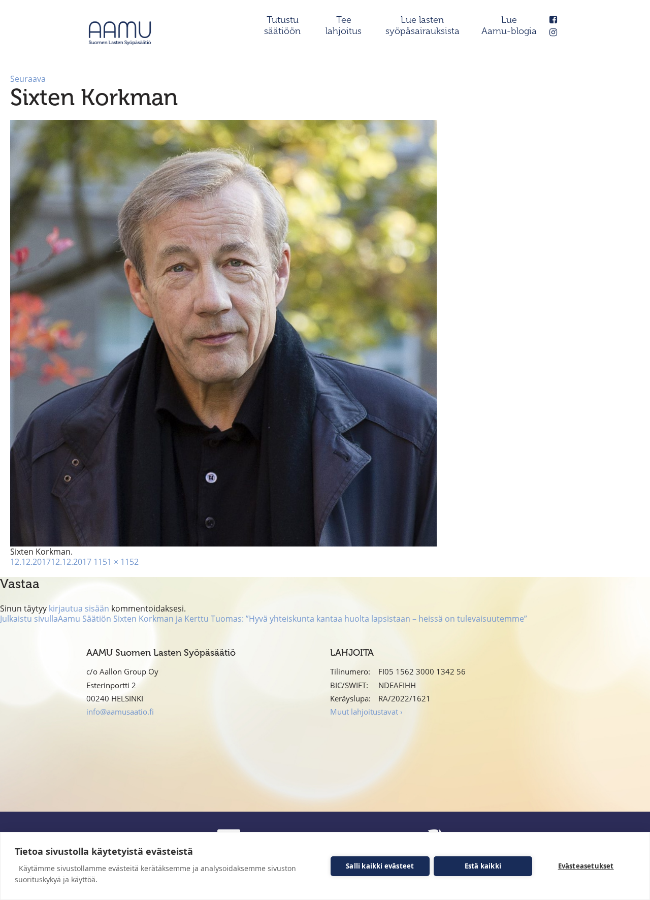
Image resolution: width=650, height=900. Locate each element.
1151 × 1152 (116, 561)
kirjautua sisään (79, 608)
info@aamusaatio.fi (120, 711)
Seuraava (28, 78)
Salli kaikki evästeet (380, 866)
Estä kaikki (483, 866)
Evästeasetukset (586, 866)
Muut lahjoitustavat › (366, 711)
